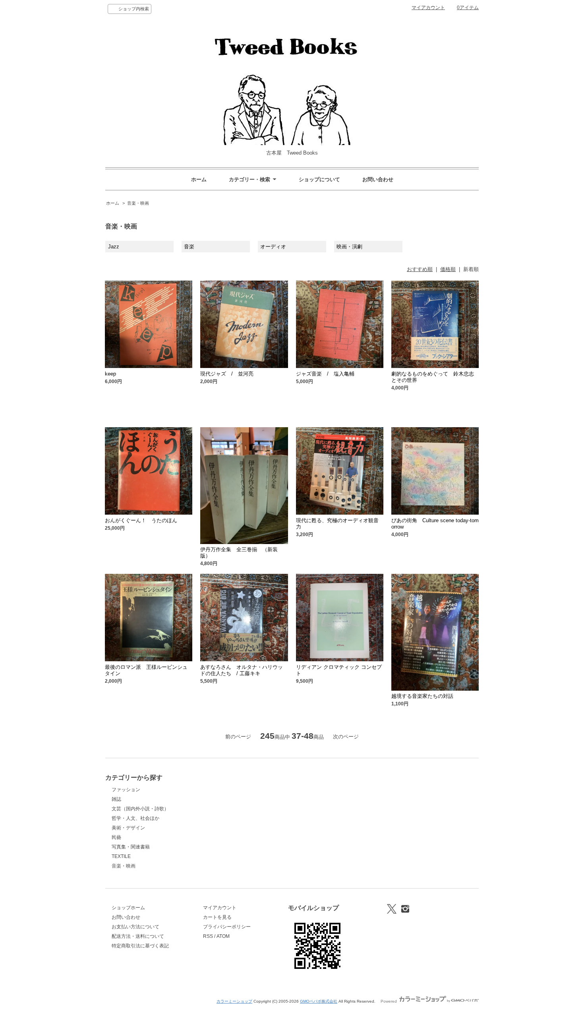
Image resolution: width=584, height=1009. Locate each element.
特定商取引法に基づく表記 (140, 946)
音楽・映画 (138, 203)
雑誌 (116, 799)
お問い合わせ (377, 179)
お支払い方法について (135, 927)
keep (110, 374)
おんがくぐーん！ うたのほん (141, 520)
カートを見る (217, 917)
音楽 (189, 247)
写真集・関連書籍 (131, 847)
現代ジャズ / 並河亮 (226, 374)
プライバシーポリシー (227, 927)
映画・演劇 (349, 247)
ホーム (199, 179)
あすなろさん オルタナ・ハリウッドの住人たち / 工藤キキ (241, 670)
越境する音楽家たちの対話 (422, 696)
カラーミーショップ (234, 1001)
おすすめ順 (420, 269)
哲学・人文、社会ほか (135, 818)
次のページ (346, 737)
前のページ (238, 737)
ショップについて (319, 179)
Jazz (113, 247)
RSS (208, 936)
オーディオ (273, 247)
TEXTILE (121, 856)
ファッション (126, 789)
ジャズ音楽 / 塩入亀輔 (325, 374)
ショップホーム (128, 907)
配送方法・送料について (138, 936)
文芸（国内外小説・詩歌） (140, 808)
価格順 (448, 269)
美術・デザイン (128, 828)
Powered (389, 1001)
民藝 (116, 837)
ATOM (223, 936)
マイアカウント (428, 7)
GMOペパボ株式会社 (318, 1001)
